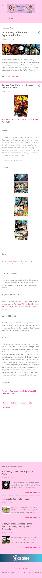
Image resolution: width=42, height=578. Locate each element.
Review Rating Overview (16, 261)
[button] (39, 32)
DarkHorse (14, 403)
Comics (5, 403)
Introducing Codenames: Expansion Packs (15, 34)
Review (23, 403)
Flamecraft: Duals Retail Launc (15, 499)
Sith (3, 347)
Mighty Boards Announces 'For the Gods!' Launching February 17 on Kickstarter (17, 526)
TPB (31, 375)
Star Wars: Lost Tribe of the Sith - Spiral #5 (19, 119)
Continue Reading (32, 492)
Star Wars (6, 407)
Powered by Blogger (21, 568)
